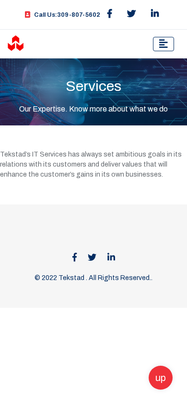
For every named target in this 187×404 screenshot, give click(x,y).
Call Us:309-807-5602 (67, 14)
